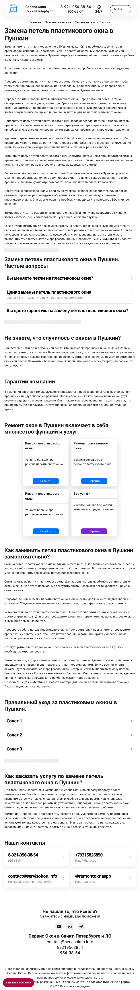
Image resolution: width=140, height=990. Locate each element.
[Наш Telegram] (81, 926)
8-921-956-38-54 (75, 7)
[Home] (13, 9)
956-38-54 (75, 11)
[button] (70, 278)
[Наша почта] (59, 926)
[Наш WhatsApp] (70, 926)
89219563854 (70, 947)
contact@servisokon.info (70, 941)
